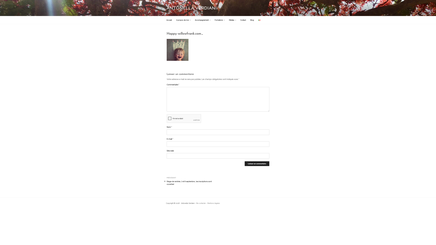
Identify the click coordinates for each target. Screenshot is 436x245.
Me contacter (201, 203)
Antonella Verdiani (192, 8)
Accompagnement (202, 20)
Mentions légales (213, 203)
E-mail (170, 139)
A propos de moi (182, 20)
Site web (170, 151)
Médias (231, 20)
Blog (252, 20)
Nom (169, 127)
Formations (219, 20)
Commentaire (173, 85)
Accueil (169, 20)
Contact (243, 20)
